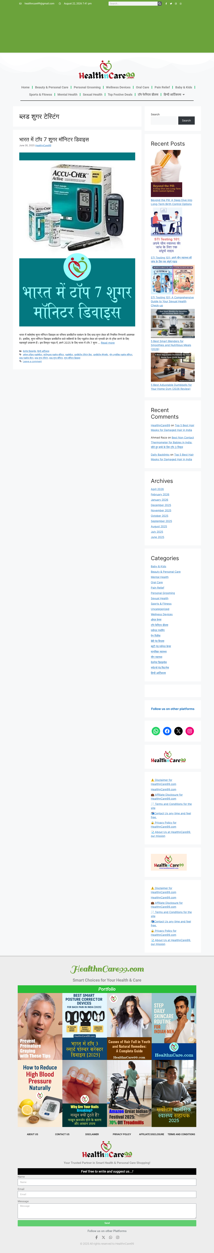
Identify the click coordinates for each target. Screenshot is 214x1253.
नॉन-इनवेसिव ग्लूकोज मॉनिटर (120, 354)
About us (32, 1134)
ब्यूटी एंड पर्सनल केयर (161, 646)
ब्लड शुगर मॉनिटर (56, 358)
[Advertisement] (107, 31)
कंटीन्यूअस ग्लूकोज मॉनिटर (53, 354)
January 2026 (159, 499)
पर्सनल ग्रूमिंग (158, 630)
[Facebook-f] (166, 4)
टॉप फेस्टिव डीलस (148, 94)
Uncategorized (160, 609)
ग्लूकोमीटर (69, 354)
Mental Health (67, 94)
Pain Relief (162, 87)
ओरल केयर (156, 619)
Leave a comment (32, 361)
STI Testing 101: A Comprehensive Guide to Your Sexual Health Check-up (172, 301)
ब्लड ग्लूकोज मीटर (26, 358)
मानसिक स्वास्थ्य (159, 651)
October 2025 (159, 515)
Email (21, 1189)
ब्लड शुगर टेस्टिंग (41, 358)
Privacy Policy (122, 1134)
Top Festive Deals (120, 94)
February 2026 (160, 494)
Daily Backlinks (160, 454)
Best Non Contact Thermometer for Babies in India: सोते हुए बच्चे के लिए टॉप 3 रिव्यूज (172, 442)
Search (155, 114)
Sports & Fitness (40, 94)
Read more (108, 342)
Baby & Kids (183, 87)
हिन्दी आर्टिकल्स (172, 94)
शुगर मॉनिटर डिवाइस (72, 358)
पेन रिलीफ (155, 635)
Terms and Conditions (181, 1134)
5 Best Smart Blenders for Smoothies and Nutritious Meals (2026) (171, 345)
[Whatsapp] (181, 4)
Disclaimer (92, 1134)
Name (21, 1176)
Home (25, 87)
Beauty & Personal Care (51, 87)
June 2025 (157, 537)
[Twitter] (171, 4)
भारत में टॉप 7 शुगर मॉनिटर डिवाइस (54, 139)
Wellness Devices (118, 87)
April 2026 (157, 489)
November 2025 (161, 510)
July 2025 (157, 531)
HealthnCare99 (43, 145)
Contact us (62, 1134)
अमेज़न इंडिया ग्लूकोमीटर (32, 354)
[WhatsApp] (156, 731)
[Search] (160, 4)
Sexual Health (92, 94)
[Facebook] (167, 731)
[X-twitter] (103, 1237)
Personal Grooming (87, 87)
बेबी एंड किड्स (157, 641)
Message (23, 1201)
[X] (178, 731)
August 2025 (159, 526)
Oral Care (142, 87)
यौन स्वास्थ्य (156, 657)
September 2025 (161, 521)
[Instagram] (176, 4)
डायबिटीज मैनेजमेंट (100, 354)
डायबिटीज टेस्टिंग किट (83, 354)
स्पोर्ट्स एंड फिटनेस (160, 667)
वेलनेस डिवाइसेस (29, 351)
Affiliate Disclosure (151, 1134)
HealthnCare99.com (163, 789)
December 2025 (161, 505)
